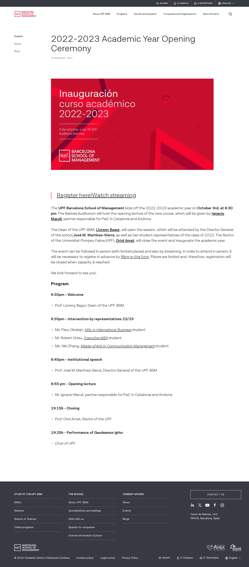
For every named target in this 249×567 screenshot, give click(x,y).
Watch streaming (114, 195)
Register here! (74, 195)
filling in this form (135, 256)
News (17, 44)
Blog (17, 51)
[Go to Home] (25, 14)
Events (18, 36)
